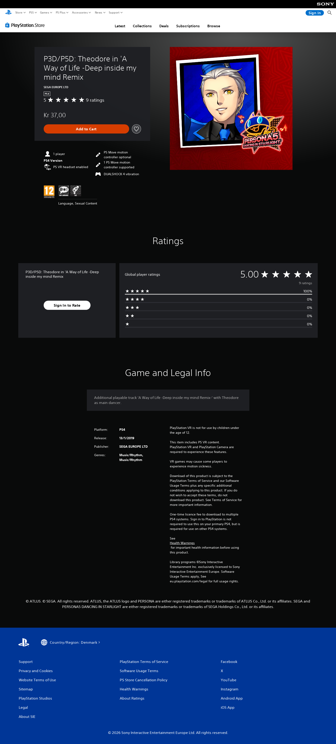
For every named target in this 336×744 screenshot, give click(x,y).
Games (44, 12)
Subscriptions (188, 26)
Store (19, 12)
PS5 (31, 12)
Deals (164, 26)
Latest (120, 26)
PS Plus (60, 12)
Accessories (80, 12)
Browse (213, 26)
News (98, 12)
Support (114, 12)
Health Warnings (182, 543)
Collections (142, 26)
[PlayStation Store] (26, 25)
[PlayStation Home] (8, 12)
